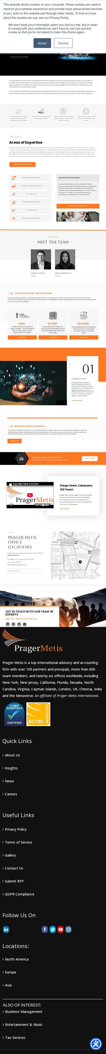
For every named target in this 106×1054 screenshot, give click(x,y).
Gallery (10, 855)
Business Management (23, 1011)
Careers (11, 794)
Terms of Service (18, 842)
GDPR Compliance (19, 894)
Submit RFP (14, 881)
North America (17, 959)
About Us (12, 755)
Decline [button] (63, 43)
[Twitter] (53, 929)
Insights (11, 768)
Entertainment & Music (24, 1024)
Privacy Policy (16, 829)
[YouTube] (60, 929)
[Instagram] (68, 929)
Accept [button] (42, 43)
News (9, 781)
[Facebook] (45, 929)
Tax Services (15, 1037)
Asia (8, 985)
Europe (10, 972)
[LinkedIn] (6, 929)
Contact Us (14, 868)
